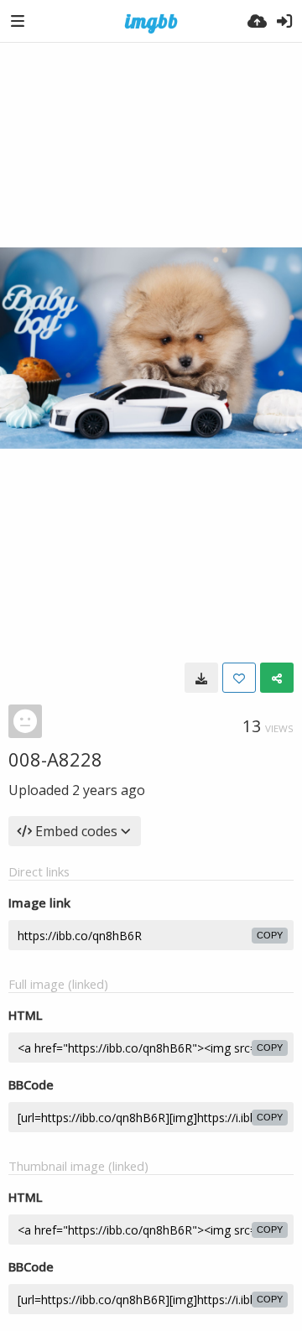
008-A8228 (55, 759)
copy (270, 935)
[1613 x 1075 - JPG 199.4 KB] (201, 678)
